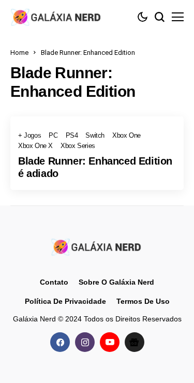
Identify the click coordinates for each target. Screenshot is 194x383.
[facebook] (60, 342)
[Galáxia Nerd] (56, 16)
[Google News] (134, 342)
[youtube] (110, 342)
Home (19, 52)
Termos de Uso (143, 301)
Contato (54, 282)
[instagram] (85, 342)
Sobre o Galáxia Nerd (116, 282)
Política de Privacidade (65, 301)
